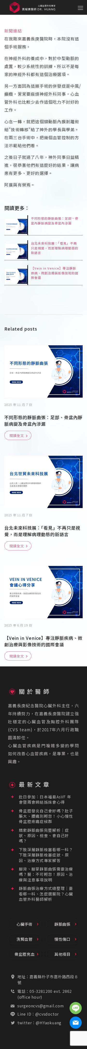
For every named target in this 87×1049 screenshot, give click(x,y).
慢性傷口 (62, 939)
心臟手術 (24, 924)
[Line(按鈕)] (75, 1008)
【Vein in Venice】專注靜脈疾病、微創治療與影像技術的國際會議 (54, 273)
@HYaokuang (48, 1023)
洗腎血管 (24, 939)
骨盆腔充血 (24, 954)
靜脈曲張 (62, 924)
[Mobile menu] (80, 7)
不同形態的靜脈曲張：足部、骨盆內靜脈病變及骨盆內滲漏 (54, 220)
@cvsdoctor (47, 1014)
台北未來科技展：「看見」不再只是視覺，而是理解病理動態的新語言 (54, 248)
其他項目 (62, 954)
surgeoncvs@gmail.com (40, 1006)
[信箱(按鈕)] (75, 1022)
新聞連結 (13, 31)
